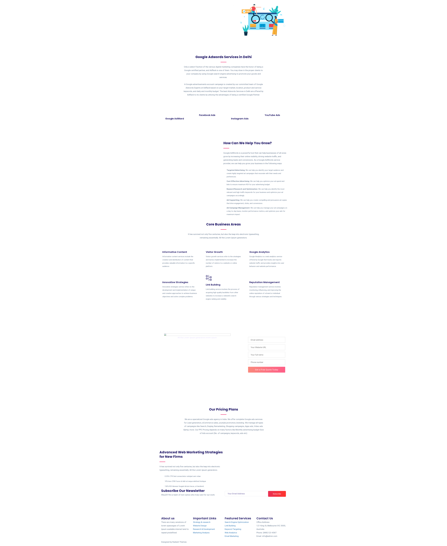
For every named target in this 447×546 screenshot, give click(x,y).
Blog (283, 5)
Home (231, 5)
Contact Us (271, 5)
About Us (243, 5)
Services (255, 5)
